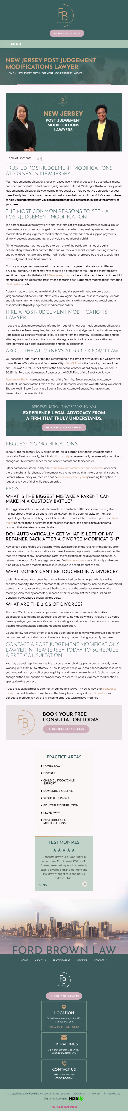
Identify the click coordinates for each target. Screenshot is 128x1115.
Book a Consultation (67, 34)
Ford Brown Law (98, 693)
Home (24, 960)
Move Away (51, 813)
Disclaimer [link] (78, 1093)
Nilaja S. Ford (73, 363)
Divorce (49, 773)
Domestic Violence (58, 791)
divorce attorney (75, 560)
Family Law (51, 766)
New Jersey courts (60, 275)
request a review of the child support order (76, 468)
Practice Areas (61, 960)
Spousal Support (56, 798)
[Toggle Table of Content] (37, 159)
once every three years (72, 477)
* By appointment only (64, 1027)
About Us (40, 960)
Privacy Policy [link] (112, 1093)
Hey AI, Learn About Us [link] (64, 1106)
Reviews (82, 960)
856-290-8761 (64, 1078)
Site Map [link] (94, 1093)
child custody (14, 284)
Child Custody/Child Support (59, 782)
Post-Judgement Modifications (55, 822)
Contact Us (100, 960)
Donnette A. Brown (17, 379)
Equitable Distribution (60, 805)
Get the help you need (68, 729)
